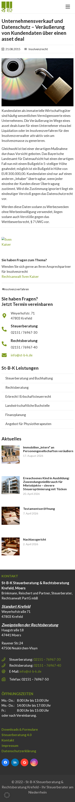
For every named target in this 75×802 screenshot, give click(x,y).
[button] (7, 795)
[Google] (24, 762)
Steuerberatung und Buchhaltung (29, 378)
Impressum (10, 746)
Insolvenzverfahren (16, 289)
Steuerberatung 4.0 (17, 735)
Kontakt (8, 740)
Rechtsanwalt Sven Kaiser (20, 277)
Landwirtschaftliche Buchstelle (27, 405)
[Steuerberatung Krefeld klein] (7, 7)
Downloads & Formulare (20, 729)
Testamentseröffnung (39, 508)
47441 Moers (11, 635)
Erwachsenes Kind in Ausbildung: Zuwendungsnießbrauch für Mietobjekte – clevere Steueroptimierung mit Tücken (46, 483)
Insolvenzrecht (38, 49)
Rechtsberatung (17, 387)
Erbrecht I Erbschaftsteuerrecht (28, 396)
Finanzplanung (15, 415)
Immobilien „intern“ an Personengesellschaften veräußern (48, 449)
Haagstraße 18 (13, 630)
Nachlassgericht (34, 539)
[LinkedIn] (15, 762)
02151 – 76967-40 (47, 665)
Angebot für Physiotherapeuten (28, 424)
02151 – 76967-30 (47, 659)
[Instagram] (34, 762)
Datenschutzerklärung (19, 751)
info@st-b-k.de (21, 355)
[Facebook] (5, 762)
